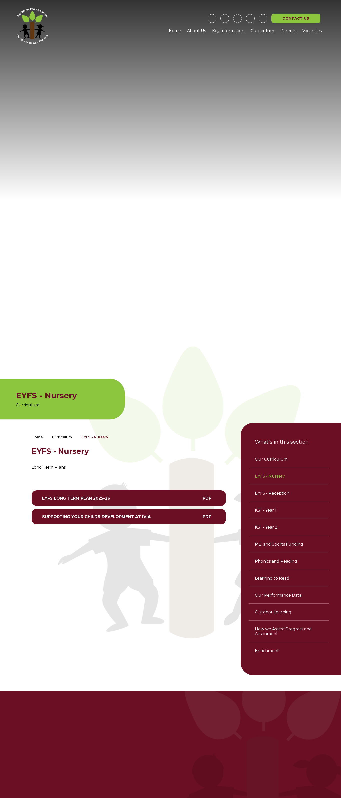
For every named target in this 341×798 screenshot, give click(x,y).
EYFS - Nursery (94, 437)
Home (37, 437)
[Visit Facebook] (212, 18)
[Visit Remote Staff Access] (225, 18)
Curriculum (62, 437)
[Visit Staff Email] (237, 18)
